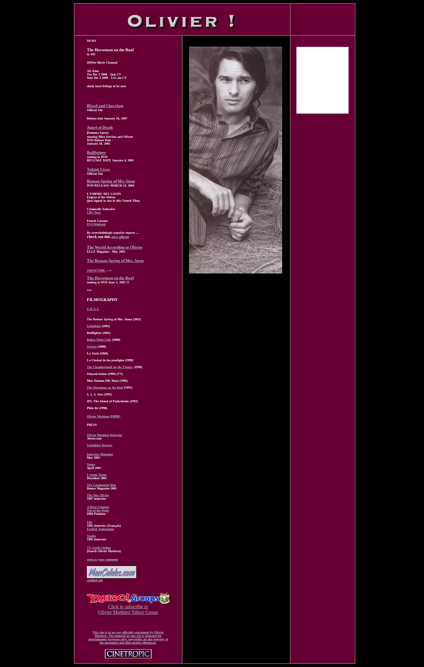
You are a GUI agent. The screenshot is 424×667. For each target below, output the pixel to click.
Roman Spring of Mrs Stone (111, 181)
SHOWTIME (96, 270)
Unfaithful (94, 326)
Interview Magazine (100, 454)
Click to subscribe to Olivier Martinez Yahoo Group (128, 609)
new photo (120, 236)
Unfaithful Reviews (99, 445)
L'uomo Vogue (96, 474)
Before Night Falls (99, 339)
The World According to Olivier (115, 247)
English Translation (100, 529)
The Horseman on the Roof (110, 278)
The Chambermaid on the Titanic (109, 367)
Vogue (91, 464)
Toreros (92, 346)
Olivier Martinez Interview (104, 435)
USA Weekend (96, 224)
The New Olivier (98, 495)
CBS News (94, 212)
